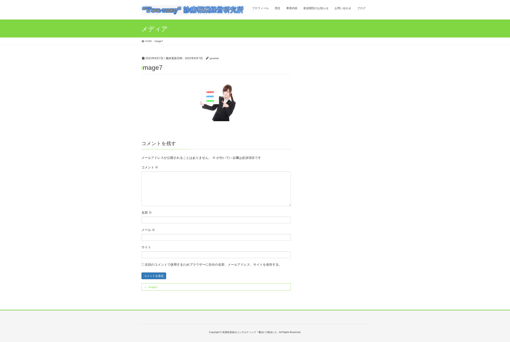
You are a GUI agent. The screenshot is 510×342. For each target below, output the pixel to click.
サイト (146, 247)
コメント (149, 167)
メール (148, 230)
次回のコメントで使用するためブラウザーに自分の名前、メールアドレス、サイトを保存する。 (213, 264)
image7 (153, 287)
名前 (146, 212)
